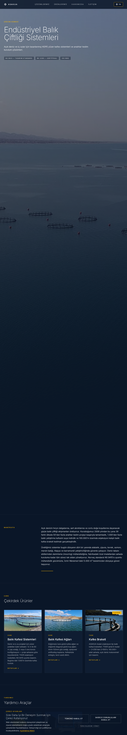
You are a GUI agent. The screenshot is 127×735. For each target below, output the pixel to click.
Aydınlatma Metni (27, 731)
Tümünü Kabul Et (74, 719)
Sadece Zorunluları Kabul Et (105, 718)
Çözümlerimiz (42, 4)
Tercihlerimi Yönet (89, 726)
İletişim (92, 4)
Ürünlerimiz (60, 4)
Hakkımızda (78, 4)
